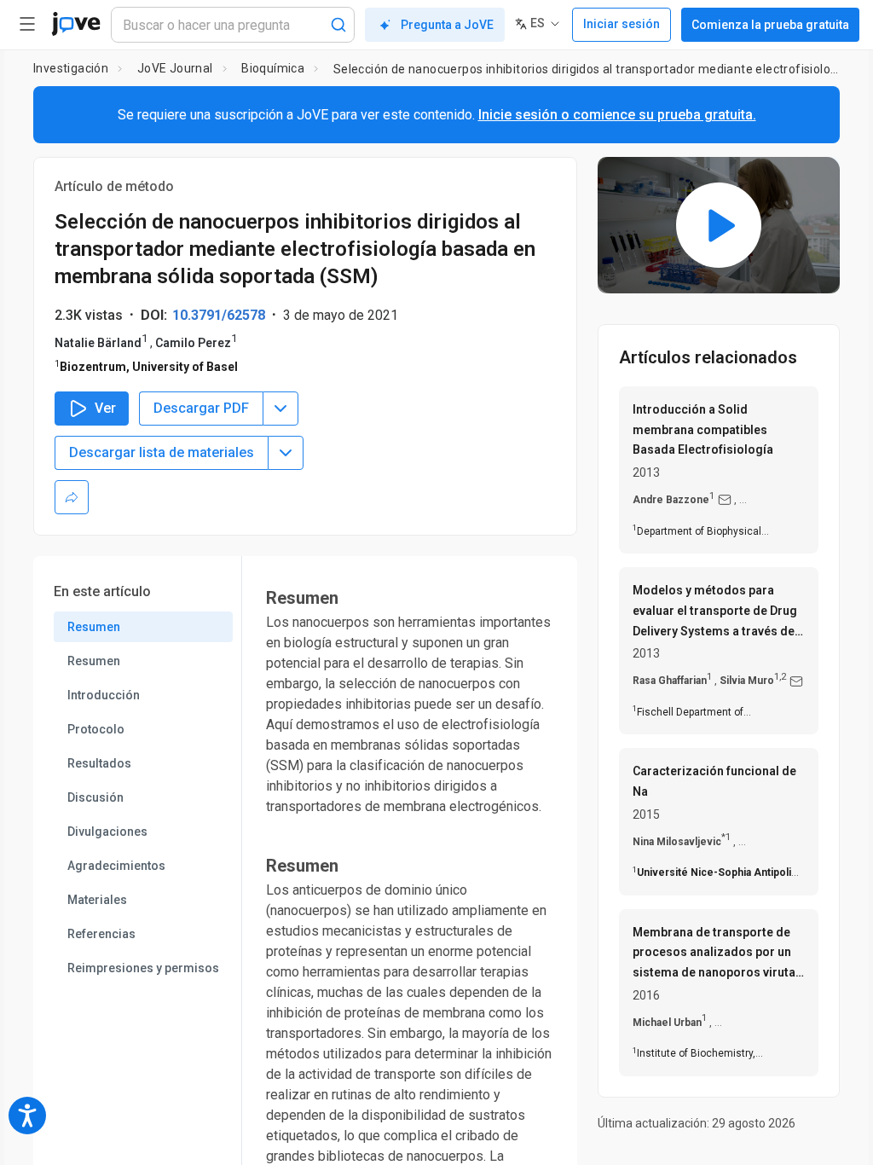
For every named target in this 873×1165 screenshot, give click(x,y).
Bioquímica (272, 68)
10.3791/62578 (218, 315)
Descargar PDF (201, 408)
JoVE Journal (175, 68)
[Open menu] (27, 24)
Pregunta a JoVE (447, 25)
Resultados (99, 763)
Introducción (103, 695)
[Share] (72, 497)
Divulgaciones (107, 831)
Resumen (93, 627)
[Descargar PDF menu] (280, 408)
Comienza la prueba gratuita (770, 25)
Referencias (101, 934)
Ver (105, 408)
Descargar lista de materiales (161, 452)
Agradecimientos (116, 865)
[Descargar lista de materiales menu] (286, 453)
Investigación (70, 68)
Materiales (97, 900)
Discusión (95, 797)
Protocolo (95, 729)
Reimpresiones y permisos (143, 968)
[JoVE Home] (76, 24)
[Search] (338, 24)
